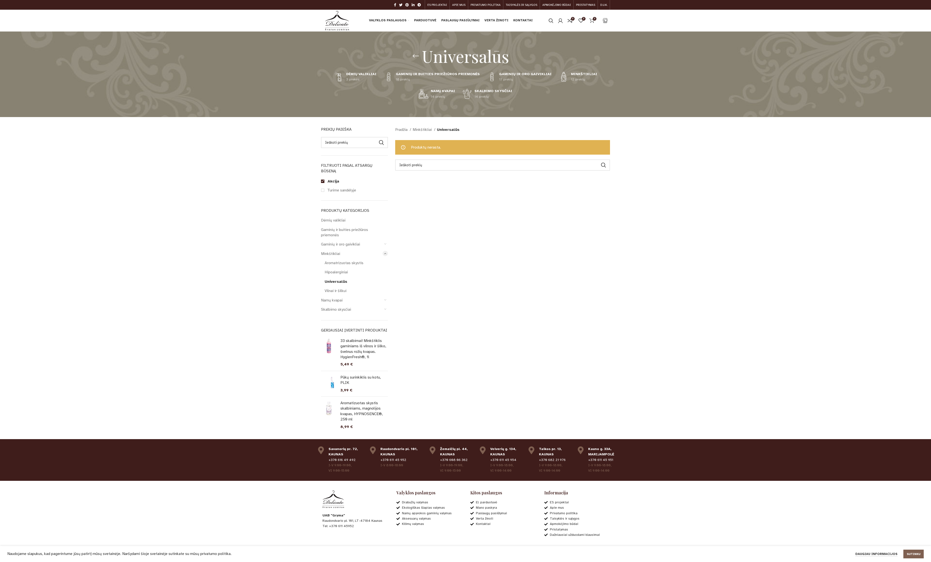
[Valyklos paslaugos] (605, 20)
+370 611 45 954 (503, 460)
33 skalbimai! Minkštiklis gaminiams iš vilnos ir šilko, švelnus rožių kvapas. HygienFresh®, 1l (363, 348)
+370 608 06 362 (454, 460)
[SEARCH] (381, 142)
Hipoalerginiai (336, 272)
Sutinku (913, 554)
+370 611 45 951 (600, 460)
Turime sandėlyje (341, 190)
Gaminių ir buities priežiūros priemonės (344, 232)
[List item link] (354, 526)
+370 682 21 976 (552, 460)
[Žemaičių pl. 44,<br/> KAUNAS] (432, 450)
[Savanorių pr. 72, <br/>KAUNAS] (321, 450)
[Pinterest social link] (407, 5)
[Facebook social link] (395, 5)
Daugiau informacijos (876, 554)
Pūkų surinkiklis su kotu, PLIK (360, 380)
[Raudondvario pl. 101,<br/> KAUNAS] (373, 450)
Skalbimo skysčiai (336, 309)
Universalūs (336, 281)
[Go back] (416, 56)
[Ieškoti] (551, 20)
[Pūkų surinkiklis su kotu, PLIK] (329, 384)
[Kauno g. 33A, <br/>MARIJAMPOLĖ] (581, 450)
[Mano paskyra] (560, 20)
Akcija (332, 181)
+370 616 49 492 (342, 460)
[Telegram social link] (419, 5)
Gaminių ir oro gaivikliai (340, 244)
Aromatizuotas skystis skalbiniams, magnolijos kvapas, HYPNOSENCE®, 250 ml (361, 411)
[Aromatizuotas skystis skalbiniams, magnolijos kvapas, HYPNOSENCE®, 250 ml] (329, 414)
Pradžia (402, 129)
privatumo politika (215, 553)
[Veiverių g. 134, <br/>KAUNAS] (483, 450)
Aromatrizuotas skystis (344, 263)
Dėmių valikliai (333, 220)
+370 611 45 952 (393, 460)
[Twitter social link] (401, 5)
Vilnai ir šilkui (335, 290)
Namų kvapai (332, 300)
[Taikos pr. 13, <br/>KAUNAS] (531, 450)
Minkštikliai (330, 253)
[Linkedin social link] (413, 5)
